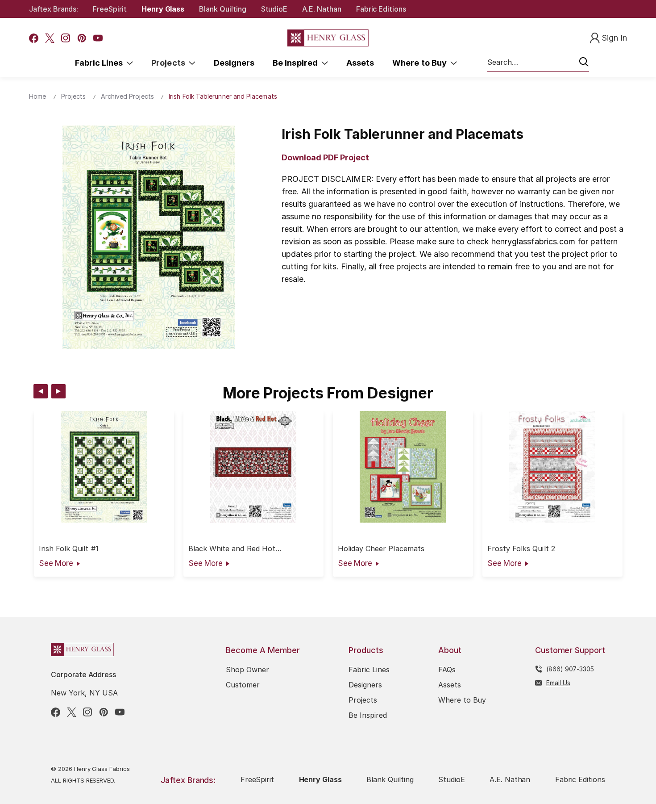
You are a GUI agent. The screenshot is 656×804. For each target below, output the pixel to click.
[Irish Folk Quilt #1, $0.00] (104, 467)
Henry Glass (162, 8)
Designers (234, 62)
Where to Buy (421, 62)
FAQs (447, 669)
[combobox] (538, 62)
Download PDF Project (325, 157)
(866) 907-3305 (570, 669)
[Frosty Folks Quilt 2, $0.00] (552, 467)
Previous (40, 391)
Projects (170, 62)
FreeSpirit (110, 8)
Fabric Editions (381, 8)
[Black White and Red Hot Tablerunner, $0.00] (253, 467)
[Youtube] (98, 38)
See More (56, 563)
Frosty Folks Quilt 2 (521, 549)
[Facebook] (33, 38)
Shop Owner (247, 669)
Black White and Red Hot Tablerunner (231, 549)
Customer (243, 684)
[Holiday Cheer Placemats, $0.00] (403, 467)
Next (58, 391)
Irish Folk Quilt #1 (69, 549)
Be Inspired (297, 62)
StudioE (274, 8)
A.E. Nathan (321, 8)
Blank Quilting (222, 8)
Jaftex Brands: (53, 8)
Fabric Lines (101, 62)
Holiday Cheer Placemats (381, 549)
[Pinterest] (82, 38)
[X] (49, 38)
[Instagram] (66, 38)
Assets (360, 62)
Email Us (558, 683)
